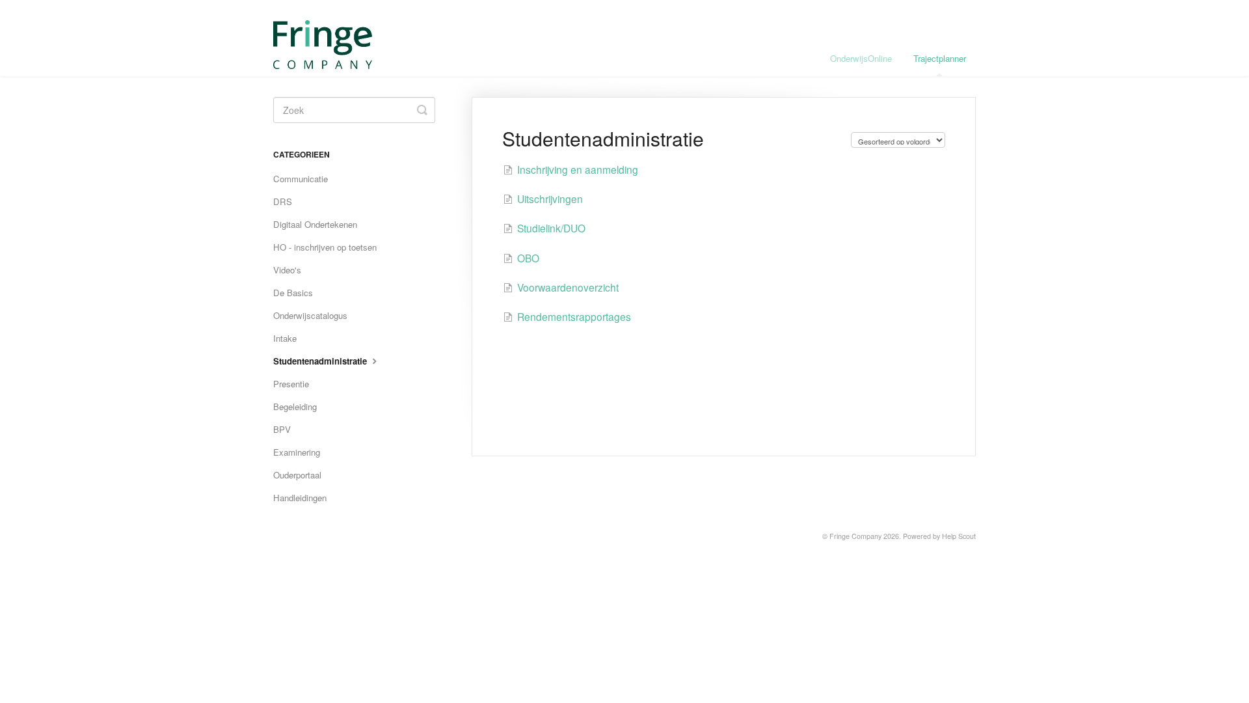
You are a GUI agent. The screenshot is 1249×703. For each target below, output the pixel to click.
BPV (282, 429)
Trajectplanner (939, 58)
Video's (287, 270)
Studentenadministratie (321, 361)
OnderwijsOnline (861, 58)
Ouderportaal (297, 475)
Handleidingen (300, 497)
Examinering (296, 452)
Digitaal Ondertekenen (315, 224)
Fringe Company (855, 536)
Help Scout (959, 536)
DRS (282, 201)
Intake (285, 338)
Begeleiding (295, 406)
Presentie (291, 384)
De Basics (293, 292)
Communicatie (300, 178)
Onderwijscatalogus (310, 315)
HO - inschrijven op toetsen (325, 247)
